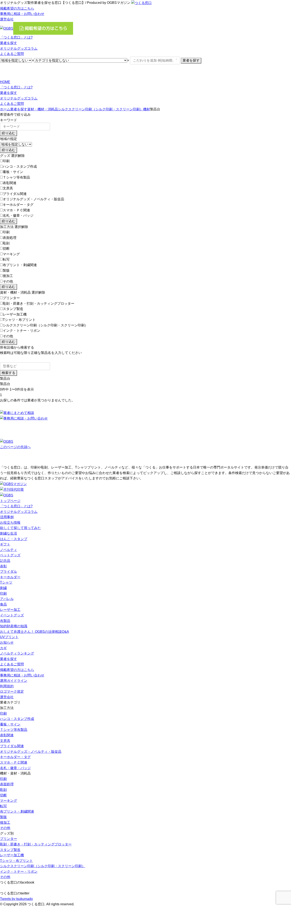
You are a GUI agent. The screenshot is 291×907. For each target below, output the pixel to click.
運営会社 (7, 19)
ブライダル (8, 571)
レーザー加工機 (15, 314)
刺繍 (3, 588)
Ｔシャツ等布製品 (16, 177)
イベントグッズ (12, 615)
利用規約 (7, 686)
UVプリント (9, 637)
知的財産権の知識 (13, 626)
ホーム (5, 109)
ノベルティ (8, 550)
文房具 (8, 188)
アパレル (7, 599)
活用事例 (7, 517)
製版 (6, 270)
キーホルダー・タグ (18, 204)
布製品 (5, 621)
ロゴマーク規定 (12, 691)
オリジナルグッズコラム (18, 48)
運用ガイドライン (13, 680)
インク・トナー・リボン (21, 330)
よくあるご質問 (12, 54)
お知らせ (7, 642)
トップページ (10, 501)
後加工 (8, 276)
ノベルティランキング (17, 653)
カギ (3, 648)
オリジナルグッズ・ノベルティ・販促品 (33, 199)
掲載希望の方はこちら (17, 8)
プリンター (11, 298)
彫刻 (6, 243)
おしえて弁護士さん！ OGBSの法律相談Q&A (34, 631)
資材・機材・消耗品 (42, 109)
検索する (8, 373)
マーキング (11, 254)
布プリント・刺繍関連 (20, 265)
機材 (146, 109)
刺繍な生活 (8, 533)
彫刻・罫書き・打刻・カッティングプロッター (38, 303)
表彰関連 (9, 183)
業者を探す (8, 43)
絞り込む (8, 133)
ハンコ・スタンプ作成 (20, 166)
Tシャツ (6, 582)
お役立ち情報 (10, 522)
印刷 (6, 161)
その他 (8, 281)
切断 (6, 248)
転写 (6, 259)
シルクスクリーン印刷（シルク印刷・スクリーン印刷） (100, 109)
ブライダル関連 (15, 194)
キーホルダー (10, 577)
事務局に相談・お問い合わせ (22, 14)
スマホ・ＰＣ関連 (16, 210)
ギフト (5, 544)
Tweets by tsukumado (16, 899)
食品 (3, 604)
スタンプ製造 (13, 309)
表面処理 (9, 237)
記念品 (5, 560)
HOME (5, 82)
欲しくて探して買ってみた (20, 528)
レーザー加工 (10, 609)
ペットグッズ (10, 555)
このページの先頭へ (15, 447)
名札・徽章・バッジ (18, 215)
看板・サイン (13, 172)
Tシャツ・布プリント (19, 320)
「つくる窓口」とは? (16, 37)
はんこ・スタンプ (13, 539)
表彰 (3, 566)
